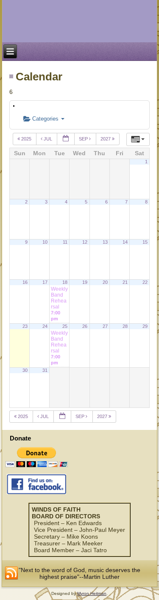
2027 (106, 138)
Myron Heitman (91, 593)
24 (44, 326)
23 (25, 326)
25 (64, 326)
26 (84, 326)
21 (125, 282)
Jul (47, 138)
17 (44, 282)
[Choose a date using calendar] (66, 139)
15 (145, 242)
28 (125, 326)
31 (44, 370)
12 (84, 242)
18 (64, 282)
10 (44, 242)
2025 (26, 138)
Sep (84, 138)
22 (145, 282)
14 (125, 242)
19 (84, 282)
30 (25, 370)
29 (145, 326)
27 (105, 326)
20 (105, 282)
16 (25, 282)
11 (65, 242)
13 (105, 242)
